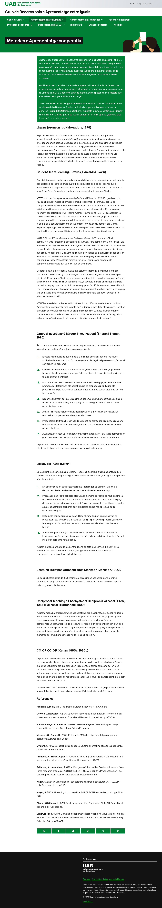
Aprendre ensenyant (119, 19)
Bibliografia (76, 24)
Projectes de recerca (18, 24)
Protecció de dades (100, 879)
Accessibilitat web (116, 879)
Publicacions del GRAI (50, 24)
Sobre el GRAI (14, 19)
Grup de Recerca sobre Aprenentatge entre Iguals (47, 12)
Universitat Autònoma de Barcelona (22, 4)
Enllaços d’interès (98, 24)
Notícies (118, 24)
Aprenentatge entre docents (85, 19)
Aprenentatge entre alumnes (46, 19)
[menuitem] (133, 3)
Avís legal (86, 879)
